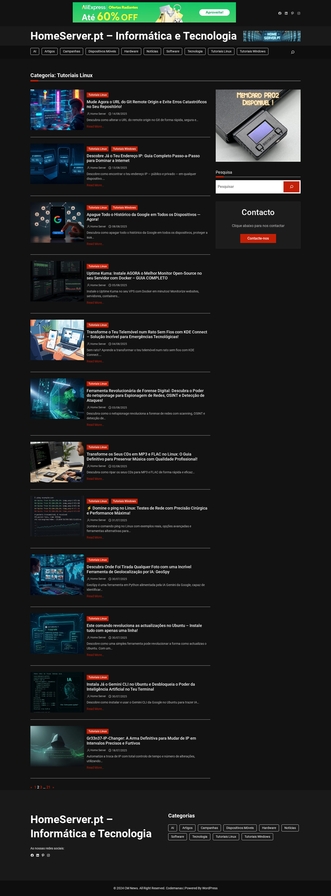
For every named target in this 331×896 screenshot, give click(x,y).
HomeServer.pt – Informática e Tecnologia (133, 35)
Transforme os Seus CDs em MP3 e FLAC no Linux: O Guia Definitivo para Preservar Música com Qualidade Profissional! (142, 456)
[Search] (291, 186)
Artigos (50, 51)
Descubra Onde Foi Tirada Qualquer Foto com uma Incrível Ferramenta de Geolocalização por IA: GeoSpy (139, 569)
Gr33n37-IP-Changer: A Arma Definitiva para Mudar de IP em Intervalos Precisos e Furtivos (141, 741)
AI (34, 51)
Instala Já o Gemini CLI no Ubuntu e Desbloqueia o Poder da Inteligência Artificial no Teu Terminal (141, 687)
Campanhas (71, 51)
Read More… (95, 126)
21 (48, 787)
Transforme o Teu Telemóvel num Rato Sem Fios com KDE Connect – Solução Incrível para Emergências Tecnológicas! (147, 334)
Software (172, 51)
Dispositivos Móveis (102, 51)
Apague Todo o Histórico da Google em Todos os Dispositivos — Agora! (143, 217)
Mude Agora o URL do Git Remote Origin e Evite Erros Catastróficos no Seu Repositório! (147, 104)
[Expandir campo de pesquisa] (293, 52)
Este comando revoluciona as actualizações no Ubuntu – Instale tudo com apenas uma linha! (144, 628)
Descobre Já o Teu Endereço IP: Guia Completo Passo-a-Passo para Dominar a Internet (143, 158)
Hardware (131, 51)
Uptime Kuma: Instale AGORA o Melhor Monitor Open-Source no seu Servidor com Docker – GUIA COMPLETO (144, 276)
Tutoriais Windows (252, 51)
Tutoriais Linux (221, 51)
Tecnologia (195, 51)
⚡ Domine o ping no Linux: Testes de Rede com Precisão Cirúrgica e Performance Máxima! (147, 510)
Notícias (152, 51)
